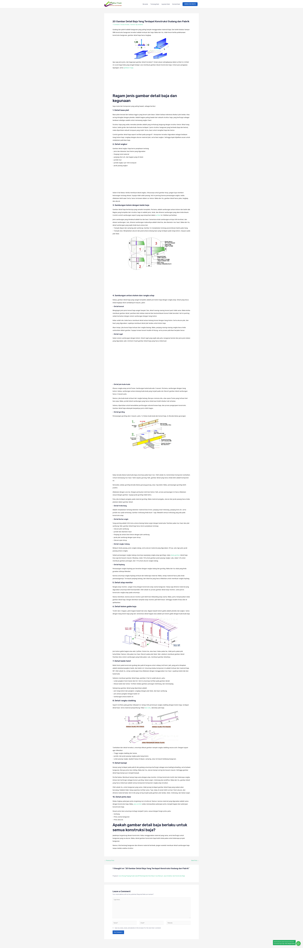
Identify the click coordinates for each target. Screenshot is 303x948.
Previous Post (109, 860)
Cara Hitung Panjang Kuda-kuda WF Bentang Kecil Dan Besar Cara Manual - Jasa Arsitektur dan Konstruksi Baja (152, 876)
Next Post (195, 860)
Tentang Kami (154, 4)
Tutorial (132, 24)
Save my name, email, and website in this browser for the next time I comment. (138, 928)
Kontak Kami (176, 4)
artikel (158, 215)
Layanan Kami (166, 4)
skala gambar (175, 555)
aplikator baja (128, 68)
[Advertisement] (151, 82)
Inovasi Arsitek (124, 24)
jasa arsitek (138, 804)
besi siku (148, 708)
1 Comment (116, 24)
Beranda (145, 4)
